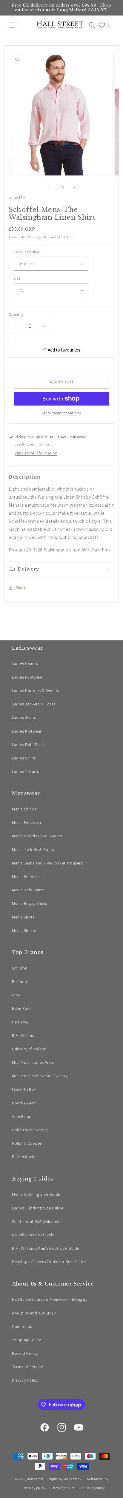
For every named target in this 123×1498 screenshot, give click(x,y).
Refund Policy (25, 1353)
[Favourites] (102, 25)
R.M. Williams (24, 1035)
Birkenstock (23, 1156)
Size (17, 278)
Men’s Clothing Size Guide (36, 1194)
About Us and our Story (34, 1313)
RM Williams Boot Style (33, 1234)
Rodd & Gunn (24, 1103)
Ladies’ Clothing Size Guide (37, 1208)
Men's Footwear (26, 822)
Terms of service (63, 1488)
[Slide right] (74, 186)
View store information (36, 453)
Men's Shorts (24, 930)
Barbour (19, 981)
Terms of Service (27, 1366)
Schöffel (17, 197)
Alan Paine (21, 1116)
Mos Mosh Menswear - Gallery (39, 1075)
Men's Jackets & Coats (33, 849)
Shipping (34, 237)
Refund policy (97, 1479)
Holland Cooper (26, 1143)
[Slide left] (48, 186)
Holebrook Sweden (30, 1129)
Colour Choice (26, 252)
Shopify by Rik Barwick (64, 1479)
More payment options (61, 413)
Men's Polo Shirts (28, 890)
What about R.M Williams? (36, 1221)
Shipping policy (93, 1488)
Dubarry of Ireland (29, 1049)
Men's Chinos (24, 809)
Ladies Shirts (24, 758)
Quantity (16, 314)
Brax (16, 995)
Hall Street (35, 1479)
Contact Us (22, 1326)
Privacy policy (34, 1488)
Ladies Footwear (27, 677)
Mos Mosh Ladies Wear (33, 1062)
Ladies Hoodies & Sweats (35, 690)
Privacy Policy (25, 1380)
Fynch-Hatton (24, 1089)
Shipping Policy (26, 1340)
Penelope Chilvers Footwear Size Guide (49, 1261)
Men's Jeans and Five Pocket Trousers (47, 863)
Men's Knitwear (26, 876)
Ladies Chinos (25, 663)
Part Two (20, 1022)
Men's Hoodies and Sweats (37, 836)
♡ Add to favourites (61, 350)
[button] (12, 25)
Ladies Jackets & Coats (33, 704)
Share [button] (21, 587)
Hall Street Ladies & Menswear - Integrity (49, 1299)
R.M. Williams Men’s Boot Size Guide (45, 1248)
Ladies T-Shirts (25, 771)
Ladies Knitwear (27, 731)
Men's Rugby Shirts (29, 903)
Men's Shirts (23, 917)
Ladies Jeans (24, 717)
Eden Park (21, 1008)
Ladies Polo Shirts (29, 744)
